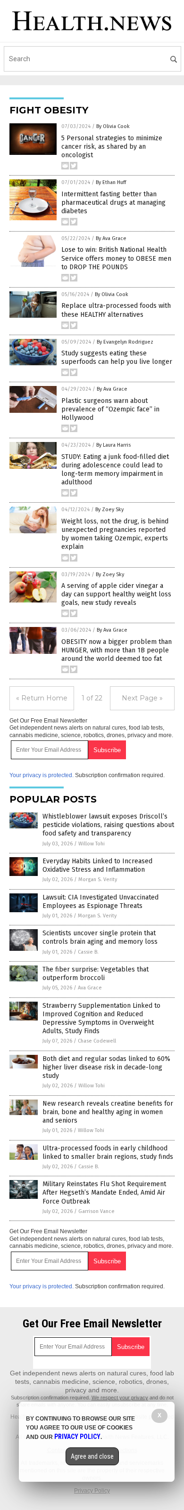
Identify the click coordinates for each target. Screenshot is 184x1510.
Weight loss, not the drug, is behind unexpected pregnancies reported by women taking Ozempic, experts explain (114, 534)
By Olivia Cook (113, 126)
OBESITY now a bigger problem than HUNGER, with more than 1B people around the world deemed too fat (116, 650)
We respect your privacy (120, 1397)
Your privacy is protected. (41, 775)
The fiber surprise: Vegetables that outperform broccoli (95, 973)
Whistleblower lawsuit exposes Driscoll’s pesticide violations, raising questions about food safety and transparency (108, 824)
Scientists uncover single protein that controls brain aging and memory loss (100, 937)
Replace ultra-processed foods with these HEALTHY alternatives (116, 310)
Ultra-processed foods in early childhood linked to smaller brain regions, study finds (107, 1152)
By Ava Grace (111, 238)
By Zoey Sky (109, 509)
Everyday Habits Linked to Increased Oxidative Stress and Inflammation (97, 865)
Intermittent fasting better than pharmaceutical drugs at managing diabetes (113, 202)
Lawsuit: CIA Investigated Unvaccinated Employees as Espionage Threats (100, 901)
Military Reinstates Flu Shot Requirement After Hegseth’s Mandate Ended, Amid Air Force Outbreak (104, 1192)
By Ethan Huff (111, 182)
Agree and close (92, 1456)
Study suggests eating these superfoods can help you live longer (116, 357)
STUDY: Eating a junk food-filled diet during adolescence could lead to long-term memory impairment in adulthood (115, 470)
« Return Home (41, 698)
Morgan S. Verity (97, 879)
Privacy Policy (92, 1490)
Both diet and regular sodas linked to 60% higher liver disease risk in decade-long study (106, 1067)
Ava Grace (90, 988)
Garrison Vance (96, 1211)
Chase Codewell (97, 1041)
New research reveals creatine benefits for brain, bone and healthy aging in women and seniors (107, 1112)
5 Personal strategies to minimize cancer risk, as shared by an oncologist (111, 146)
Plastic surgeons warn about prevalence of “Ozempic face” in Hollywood (110, 409)
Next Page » (142, 698)
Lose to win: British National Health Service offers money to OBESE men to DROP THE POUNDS (116, 258)
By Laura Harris (113, 445)
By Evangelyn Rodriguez (125, 342)
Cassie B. (88, 952)
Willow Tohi (91, 844)
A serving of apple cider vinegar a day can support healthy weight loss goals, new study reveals (116, 594)
